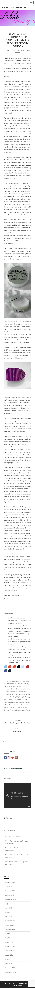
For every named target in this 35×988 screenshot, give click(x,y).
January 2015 (9, 951)
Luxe (20, 697)
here (29, 162)
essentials (7, 694)
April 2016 (8, 916)
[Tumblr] (18, 666)
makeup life (25, 705)
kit (17, 697)
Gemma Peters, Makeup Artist (15, 7)
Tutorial (24, 686)
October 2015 (9, 925)
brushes (27, 689)
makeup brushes (14, 705)
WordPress (27, 983)
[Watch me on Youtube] (12, 757)
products (16, 710)
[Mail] (9, 666)
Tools (19, 686)
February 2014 (10, 968)
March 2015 (9, 942)
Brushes (16, 681)
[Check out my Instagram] (16, 757)
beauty (8, 689)
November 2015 (10, 921)
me (19, 707)
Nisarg (20, 985)
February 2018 (10, 882)
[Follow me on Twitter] (8, 757)
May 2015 (8, 938)
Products (7, 686)
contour (6, 692)
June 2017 (8, 886)
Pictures (25, 684)
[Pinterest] (27, 666)
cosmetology (22, 692)
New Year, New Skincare (13, 837)
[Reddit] (22, 666)
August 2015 (9, 934)
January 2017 (9, 895)
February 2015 (10, 946)
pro (11, 710)
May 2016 (8, 912)
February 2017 (10, 891)
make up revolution (11, 702)
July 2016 (8, 904)
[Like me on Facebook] (5, 757)
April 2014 (8, 963)
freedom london (9, 697)
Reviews (13, 686)
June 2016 (8, 908)
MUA (22, 707)
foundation (19, 694)
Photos (19, 684)
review (22, 710)
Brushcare (9, 681)
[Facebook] (5, 670)
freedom (27, 694)
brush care (19, 689)
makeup (21, 702)
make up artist (9, 699)
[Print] (9, 670)
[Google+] (14, 666)
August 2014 (9, 955)
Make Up (26, 697)
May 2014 (8, 959)
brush (13, 689)
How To (22, 681)
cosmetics (13, 692)
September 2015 (10, 929)
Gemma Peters (24, 50)
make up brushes (21, 699)
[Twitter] (5, 666)
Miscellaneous (11, 684)
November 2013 (10, 972)
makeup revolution (10, 707)
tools (28, 710)
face (13, 694)
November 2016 (10, 899)
